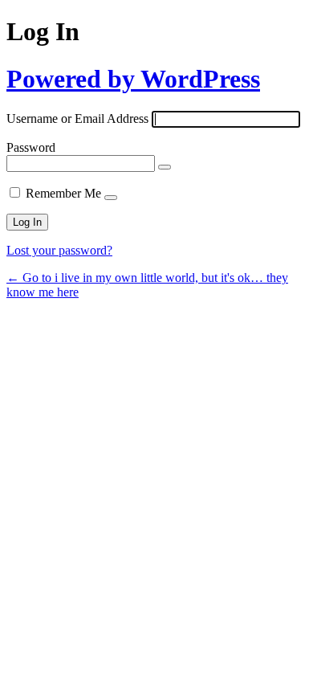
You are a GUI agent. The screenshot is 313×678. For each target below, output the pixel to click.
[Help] (110, 197)
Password (30, 147)
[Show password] (164, 167)
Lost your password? (59, 250)
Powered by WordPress (133, 78)
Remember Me (63, 193)
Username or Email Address (77, 118)
